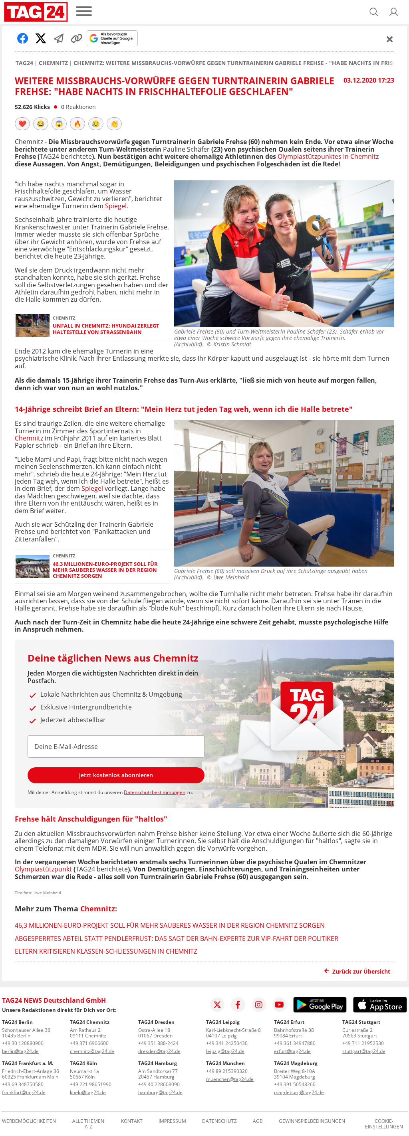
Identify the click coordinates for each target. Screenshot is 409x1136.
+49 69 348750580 (23, 1084)
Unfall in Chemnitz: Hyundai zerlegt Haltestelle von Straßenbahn (106, 329)
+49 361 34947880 (295, 1043)
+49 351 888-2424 (158, 1043)
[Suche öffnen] (374, 12)
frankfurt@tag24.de (24, 1092)
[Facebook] (238, 1005)
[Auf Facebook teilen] (23, 38)
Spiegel (116, 206)
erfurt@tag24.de (292, 1051)
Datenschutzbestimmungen (154, 792)
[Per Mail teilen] (59, 38)
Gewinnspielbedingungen (312, 1121)
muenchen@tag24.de (230, 1079)
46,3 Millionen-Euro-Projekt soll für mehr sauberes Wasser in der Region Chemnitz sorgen (105, 570)
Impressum (172, 1121)
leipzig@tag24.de (225, 1051)
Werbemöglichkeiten (29, 1121)
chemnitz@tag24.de (92, 1051)
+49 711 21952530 (363, 1043)
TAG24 (24, 63)
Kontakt (132, 1121)
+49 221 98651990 (90, 1084)
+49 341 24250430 (227, 1043)
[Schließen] (389, 39)
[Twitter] (217, 1005)
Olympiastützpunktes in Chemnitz (328, 156)
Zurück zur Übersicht (361, 971)
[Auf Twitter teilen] (41, 38)
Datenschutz (219, 1121)
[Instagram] (259, 1005)
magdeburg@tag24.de (299, 1092)
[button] (394, 12)
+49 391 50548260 (295, 1084)
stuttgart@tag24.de (363, 1051)
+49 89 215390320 (227, 1071)
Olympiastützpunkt (43, 869)
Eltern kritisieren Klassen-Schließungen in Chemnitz (106, 951)
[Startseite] (36, 12)
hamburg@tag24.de (160, 1092)
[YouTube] (279, 1005)
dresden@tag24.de (159, 1051)
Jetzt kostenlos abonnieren (116, 775)
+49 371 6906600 (89, 1043)
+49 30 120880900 (23, 1043)
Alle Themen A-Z (88, 1124)
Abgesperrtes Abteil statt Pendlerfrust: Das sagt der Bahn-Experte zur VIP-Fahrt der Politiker (176, 938)
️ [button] (22, 123)
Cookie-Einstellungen (384, 1124)
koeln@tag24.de (88, 1092)
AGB (258, 1121)
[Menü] (84, 11)
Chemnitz (53, 63)
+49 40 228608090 (159, 1084)
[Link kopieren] (77, 38)
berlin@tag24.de (20, 1051)
